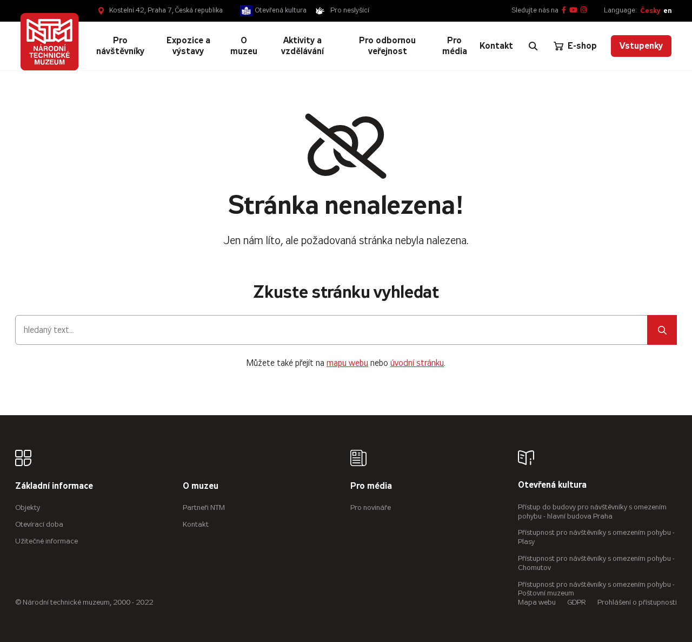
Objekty (27, 507)
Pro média (371, 486)
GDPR (576, 602)
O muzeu (200, 486)
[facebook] (564, 10)
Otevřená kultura (281, 10)
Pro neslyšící (349, 10)
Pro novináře (370, 507)
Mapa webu (537, 602)
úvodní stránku (417, 363)
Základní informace (54, 486)
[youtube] (573, 10)
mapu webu (347, 363)
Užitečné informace (46, 541)
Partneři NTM (204, 507)
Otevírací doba (39, 524)
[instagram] (584, 10)
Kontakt (196, 524)
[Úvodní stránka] (49, 41)
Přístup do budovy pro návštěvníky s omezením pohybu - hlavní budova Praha (592, 511)
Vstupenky (641, 46)
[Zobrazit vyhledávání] (533, 46)
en (667, 10)
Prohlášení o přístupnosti (637, 602)
